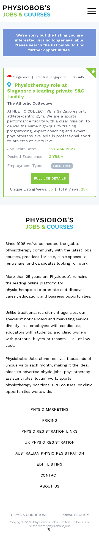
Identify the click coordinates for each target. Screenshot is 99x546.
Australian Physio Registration (49, 453)
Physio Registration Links (49, 431)
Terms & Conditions (29, 515)
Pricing (49, 420)
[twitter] (49, 530)
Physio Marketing (49, 409)
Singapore (21, 77)
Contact (49, 475)
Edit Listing (49, 464)
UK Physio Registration (50, 442)
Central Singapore (51, 77)
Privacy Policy (75, 515)
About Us (49, 486)
